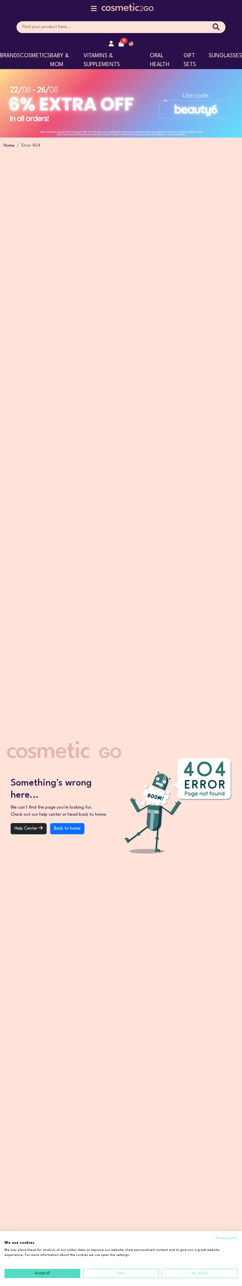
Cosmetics (35, 55)
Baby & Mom (59, 60)
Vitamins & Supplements (102, 60)
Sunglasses (225, 55)
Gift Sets (190, 60)
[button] (94, 10)
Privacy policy (226, 1238)
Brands (10, 55)
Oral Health (159, 60)
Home (9, 145)
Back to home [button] (67, 828)
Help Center (26, 828)
